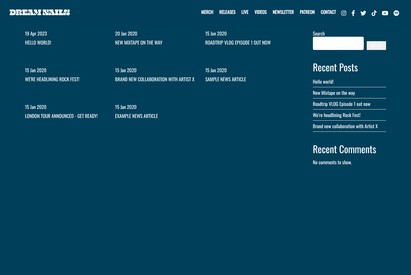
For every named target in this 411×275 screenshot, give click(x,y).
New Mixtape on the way (138, 42)
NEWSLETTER (283, 12)
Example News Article (136, 115)
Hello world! (38, 42)
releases (227, 12)
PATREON (307, 12)
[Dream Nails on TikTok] (374, 12)
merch (207, 12)
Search (319, 33)
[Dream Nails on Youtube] (385, 12)
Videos (261, 12)
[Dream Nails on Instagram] (343, 12)
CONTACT (328, 12)
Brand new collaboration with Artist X (155, 79)
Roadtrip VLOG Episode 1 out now (237, 42)
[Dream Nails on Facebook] (353, 12)
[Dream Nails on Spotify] (396, 12)
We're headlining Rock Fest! (52, 79)
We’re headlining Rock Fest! (336, 115)
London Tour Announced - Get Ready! (61, 115)
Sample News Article (225, 79)
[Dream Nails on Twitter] (363, 12)
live (245, 12)
